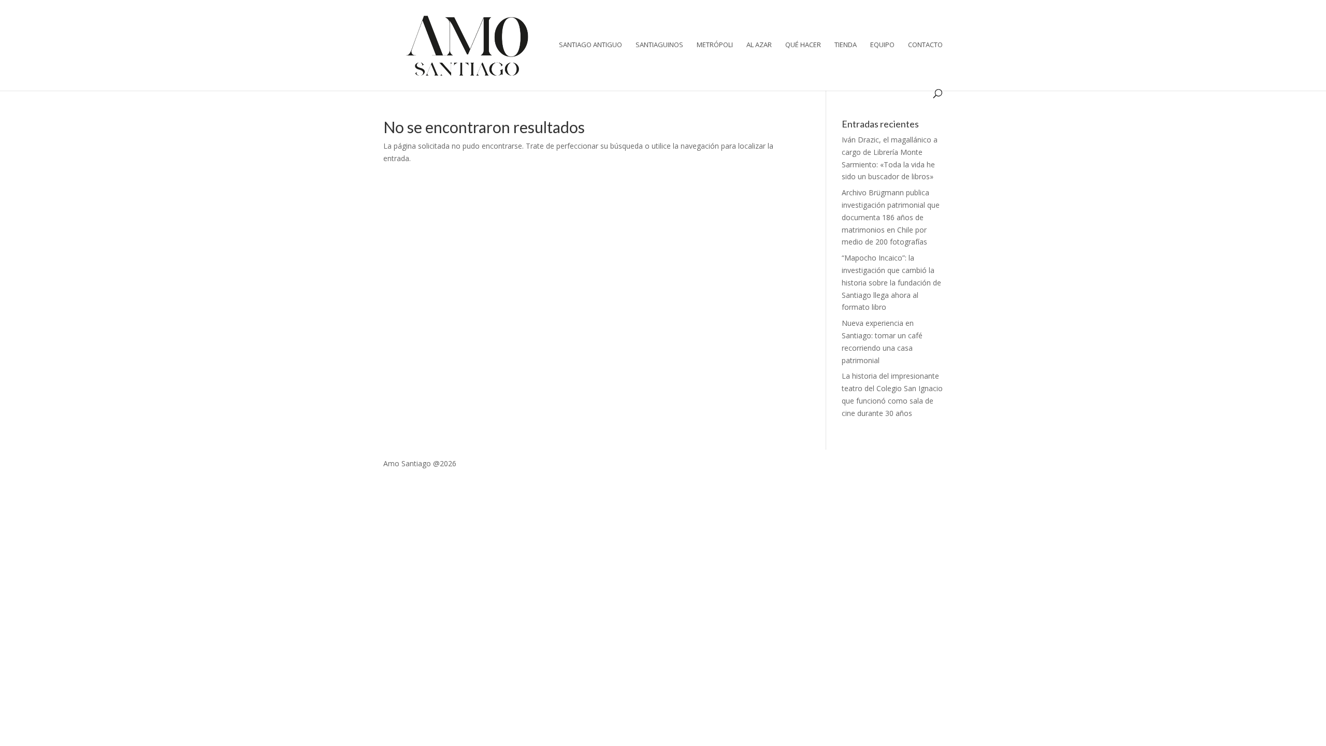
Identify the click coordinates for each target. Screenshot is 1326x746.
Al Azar (759, 45)
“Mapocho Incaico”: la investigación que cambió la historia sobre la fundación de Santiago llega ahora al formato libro (891, 282)
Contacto (925, 45)
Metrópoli (715, 45)
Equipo (882, 45)
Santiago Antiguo (590, 45)
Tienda (845, 45)
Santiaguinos (659, 45)
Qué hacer (803, 45)
